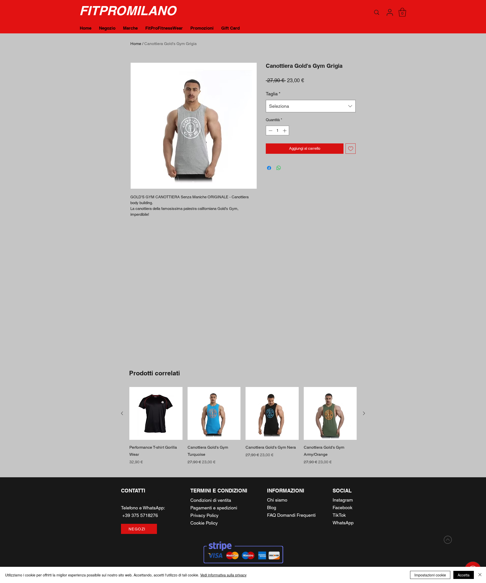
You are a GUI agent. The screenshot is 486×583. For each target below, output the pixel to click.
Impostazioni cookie (430, 574)
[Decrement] (270, 130)
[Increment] (285, 130)
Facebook (342, 507)
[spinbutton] (277, 130)
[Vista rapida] (156, 413)
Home (135, 43)
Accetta (464, 574)
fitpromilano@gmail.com (145, 500)
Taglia (273, 93)
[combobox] (311, 106)
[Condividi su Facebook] (269, 168)
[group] (243, 426)
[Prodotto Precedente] (122, 413)
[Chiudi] (480, 575)
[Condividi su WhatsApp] (279, 168)
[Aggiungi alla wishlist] (351, 148)
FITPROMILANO (127, 10)
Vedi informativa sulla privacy (223, 574)
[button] (390, 12)
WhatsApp (153, 507)
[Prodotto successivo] (364, 413)
